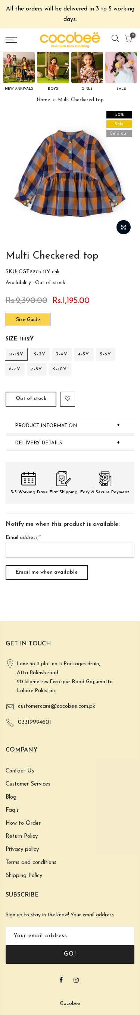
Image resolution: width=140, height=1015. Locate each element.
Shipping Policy (24, 876)
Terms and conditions (31, 863)
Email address (23, 537)
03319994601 (34, 722)
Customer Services (28, 784)
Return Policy (22, 836)
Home (43, 100)
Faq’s (12, 810)
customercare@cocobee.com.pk (56, 706)
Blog (11, 797)
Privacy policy (22, 849)
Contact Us (20, 771)
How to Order (23, 823)
